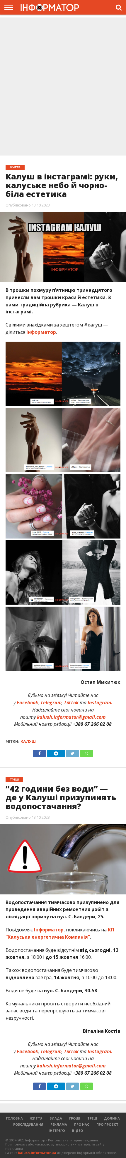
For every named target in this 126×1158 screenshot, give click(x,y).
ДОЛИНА (112, 1118)
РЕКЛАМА (58, 1124)
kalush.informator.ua (37, 1152)
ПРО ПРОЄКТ (107, 1124)
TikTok (71, 702)
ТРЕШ (92, 1118)
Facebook (27, 702)
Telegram (51, 702)
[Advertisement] (63, 87)
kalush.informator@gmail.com (71, 717)
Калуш (28, 741)
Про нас (81, 1124)
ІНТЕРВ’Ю (57, 1130)
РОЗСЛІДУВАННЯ (28, 1124)
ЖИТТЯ (36, 1118)
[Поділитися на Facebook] (39, 752)
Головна (14, 1118)
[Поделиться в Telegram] (56, 1085)
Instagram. (100, 702)
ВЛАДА (56, 1118)
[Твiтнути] (72, 752)
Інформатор (40, 332)
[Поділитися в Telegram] (56, 752)
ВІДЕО (77, 1130)
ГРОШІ (74, 1118)
